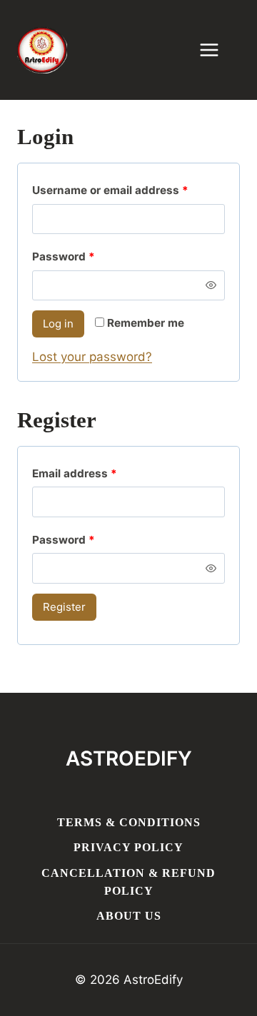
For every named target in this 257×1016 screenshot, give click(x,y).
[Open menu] (216, 49)
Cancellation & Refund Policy (128, 882)
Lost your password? (92, 357)
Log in (58, 323)
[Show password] (211, 285)
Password (66, 259)
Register (64, 607)
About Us (128, 916)
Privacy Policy (128, 847)
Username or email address (113, 193)
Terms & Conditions (129, 822)
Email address (78, 476)
